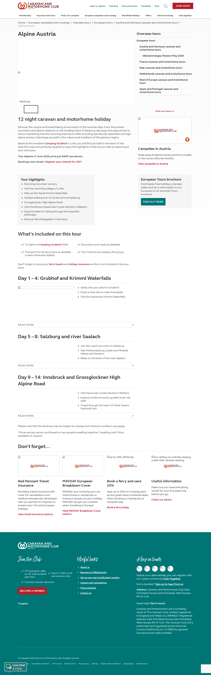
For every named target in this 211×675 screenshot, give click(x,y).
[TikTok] (170, 569)
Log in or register (98, 6)
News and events (129, 6)
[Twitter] (155, 569)
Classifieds (146, 6)
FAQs (156, 6)
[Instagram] (147, 569)
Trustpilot (23, 603)
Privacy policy (83, 664)
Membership (25, 15)
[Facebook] (139, 569)
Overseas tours (149, 34)
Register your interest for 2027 (63, 161)
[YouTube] (162, 569)
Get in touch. (158, 603)
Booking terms (70, 664)
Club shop (113, 6)
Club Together (185, 15)
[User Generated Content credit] (187, 139)
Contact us (85, 593)
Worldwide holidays (131, 15)
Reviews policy (142, 664)
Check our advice (161, 499)
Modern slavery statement (111, 664)
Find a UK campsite (70, 15)
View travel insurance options (35, 514)
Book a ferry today (118, 507)
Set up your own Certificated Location (99, 577)
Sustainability (128, 664)
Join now (183, 5)
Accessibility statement (40, 664)
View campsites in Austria (153, 163)
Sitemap (95, 664)
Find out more (153, 201)
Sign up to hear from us (169, 584)
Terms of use (57, 664)
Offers (148, 15)
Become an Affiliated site (93, 572)
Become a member (32, 590)
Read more (26, 324)
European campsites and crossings (100, 15)
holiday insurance (79, 264)
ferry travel (56, 264)
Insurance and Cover (45, 15)
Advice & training (165, 15)
